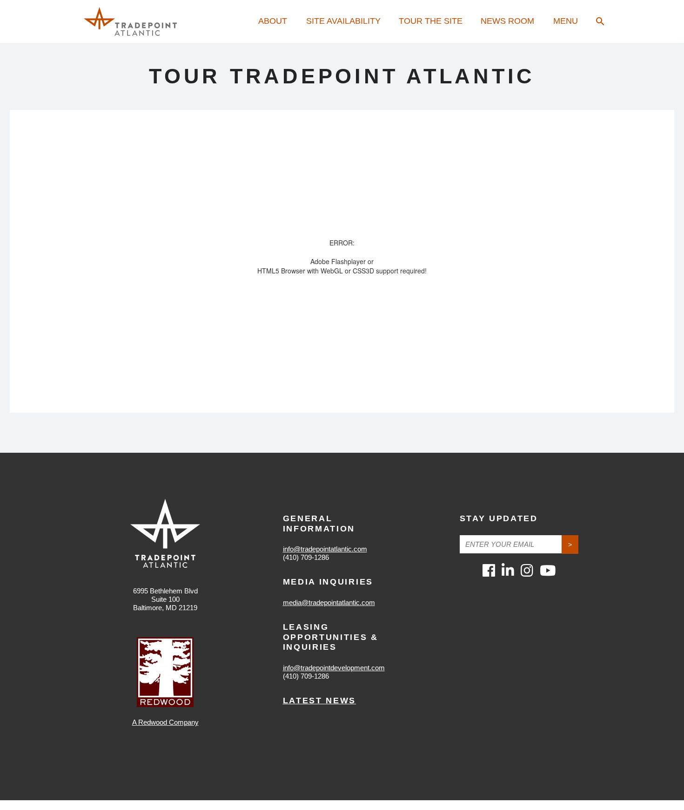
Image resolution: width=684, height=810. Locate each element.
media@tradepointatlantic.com (329, 602)
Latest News (319, 700)
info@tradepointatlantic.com (325, 549)
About (272, 21)
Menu (565, 21)
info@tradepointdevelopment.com (334, 668)
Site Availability (343, 21)
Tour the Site (431, 21)
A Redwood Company (165, 722)
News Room (507, 21)
